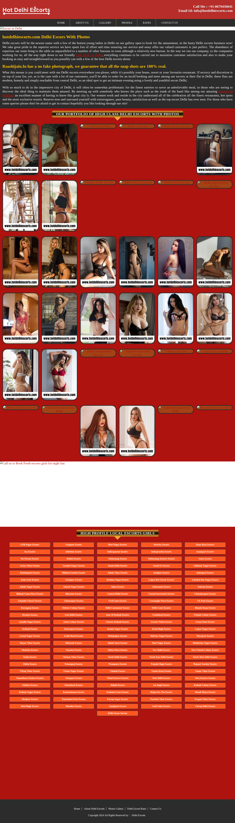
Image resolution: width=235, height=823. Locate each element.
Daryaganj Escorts (30, 608)
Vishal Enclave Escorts (117, 678)
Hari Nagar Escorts (117, 545)
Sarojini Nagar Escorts (74, 566)
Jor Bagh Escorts (161, 685)
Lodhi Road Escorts (73, 636)
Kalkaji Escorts (29, 629)
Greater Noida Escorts (161, 622)
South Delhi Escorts (117, 566)
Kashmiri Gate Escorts (118, 692)
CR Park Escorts (205, 601)
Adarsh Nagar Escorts (73, 587)
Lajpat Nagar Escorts (205, 629)
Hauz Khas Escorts (205, 545)
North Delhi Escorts (117, 657)
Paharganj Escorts (73, 664)
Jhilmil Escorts (117, 685)
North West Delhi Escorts (205, 657)
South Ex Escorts (161, 566)
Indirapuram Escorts (117, 552)
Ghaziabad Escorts (74, 685)
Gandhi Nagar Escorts (30, 622)
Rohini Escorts (74, 559)
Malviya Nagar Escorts (161, 636)
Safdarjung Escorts (117, 559)
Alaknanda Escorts (161, 587)
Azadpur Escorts (161, 573)
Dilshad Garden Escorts (73, 573)
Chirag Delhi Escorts (205, 706)
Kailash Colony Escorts (205, 685)
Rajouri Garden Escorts (205, 664)
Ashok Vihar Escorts (117, 573)
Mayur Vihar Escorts (30, 643)
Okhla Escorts (30, 664)
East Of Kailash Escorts (117, 615)
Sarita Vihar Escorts (30, 566)
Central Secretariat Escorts (161, 594)
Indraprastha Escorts (161, 552)
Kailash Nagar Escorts (30, 692)
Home (61, 22)
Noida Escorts (29, 657)
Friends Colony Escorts (205, 615)
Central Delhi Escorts (117, 594)
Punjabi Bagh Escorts (161, 664)
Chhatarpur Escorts (73, 601)
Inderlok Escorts (74, 552)
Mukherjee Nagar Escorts (205, 643)
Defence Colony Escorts (73, 608)
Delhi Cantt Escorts (161, 608)
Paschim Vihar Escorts (161, 699)
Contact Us (169, 22)
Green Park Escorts (205, 622)
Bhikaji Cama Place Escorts (29, 594)
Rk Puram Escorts (30, 559)
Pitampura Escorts (118, 664)
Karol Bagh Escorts (161, 629)
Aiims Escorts (117, 587)
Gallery (105, 22)
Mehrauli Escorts (73, 643)
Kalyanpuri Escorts (73, 629)
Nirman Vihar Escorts (73, 657)
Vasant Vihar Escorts (205, 671)
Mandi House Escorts (205, 692)
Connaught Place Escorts (161, 601)
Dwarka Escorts (29, 615)
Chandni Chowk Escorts (30, 601)
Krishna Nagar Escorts (118, 580)
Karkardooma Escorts (73, 692)
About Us (82, 22)
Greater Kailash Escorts (117, 622)
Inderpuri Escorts (205, 573)
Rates (147, 22)
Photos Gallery (115, 808)
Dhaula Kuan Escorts (205, 608)
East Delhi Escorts (73, 615)
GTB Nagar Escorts (29, 545)
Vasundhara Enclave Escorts (29, 678)
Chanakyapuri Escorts (205, 594)
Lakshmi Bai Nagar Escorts (205, 580)
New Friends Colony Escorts (205, 650)
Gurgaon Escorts (74, 545)
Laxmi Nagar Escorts (30, 636)
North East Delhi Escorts (161, 657)
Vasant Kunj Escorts (161, 671)
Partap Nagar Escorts (117, 699)
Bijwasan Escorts (74, 594)
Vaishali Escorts (117, 671)
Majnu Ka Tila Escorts (161, 692)
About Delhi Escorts (94, 808)
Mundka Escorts (74, 706)
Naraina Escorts (73, 650)
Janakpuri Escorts (205, 552)
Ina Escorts (29, 552)
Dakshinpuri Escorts (30, 573)
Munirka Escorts (30, 650)
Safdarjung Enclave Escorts (161, 559)
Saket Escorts (205, 559)
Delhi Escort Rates (136, 808)
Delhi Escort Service (117, 713)
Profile (127, 22)
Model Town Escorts (117, 643)
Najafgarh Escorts (117, 706)
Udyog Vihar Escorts (30, 671)
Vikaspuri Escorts (73, 678)
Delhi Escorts (138, 815)
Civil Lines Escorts (117, 601)
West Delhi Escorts (161, 678)
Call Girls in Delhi (89, 55)
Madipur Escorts (30, 699)
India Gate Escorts (30, 580)
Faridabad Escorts (161, 615)
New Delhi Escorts (161, 650)
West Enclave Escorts (205, 678)
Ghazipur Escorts (73, 580)
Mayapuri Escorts (205, 636)
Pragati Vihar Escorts (205, 699)
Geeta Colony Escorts (73, 622)
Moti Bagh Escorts (30, 706)
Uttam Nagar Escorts (73, 671)
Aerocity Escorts (161, 545)
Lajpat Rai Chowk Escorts (161, 580)
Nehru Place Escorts (117, 650)
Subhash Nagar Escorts (205, 566)
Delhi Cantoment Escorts (118, 608)
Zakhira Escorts (30, 685)
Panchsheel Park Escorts (74, 699)
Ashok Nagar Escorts (30, 587)
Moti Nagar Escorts (161, 643)
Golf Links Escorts (161, 706)
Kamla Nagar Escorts (117, 629)
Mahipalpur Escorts (117, 636)
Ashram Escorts (205, 587)
